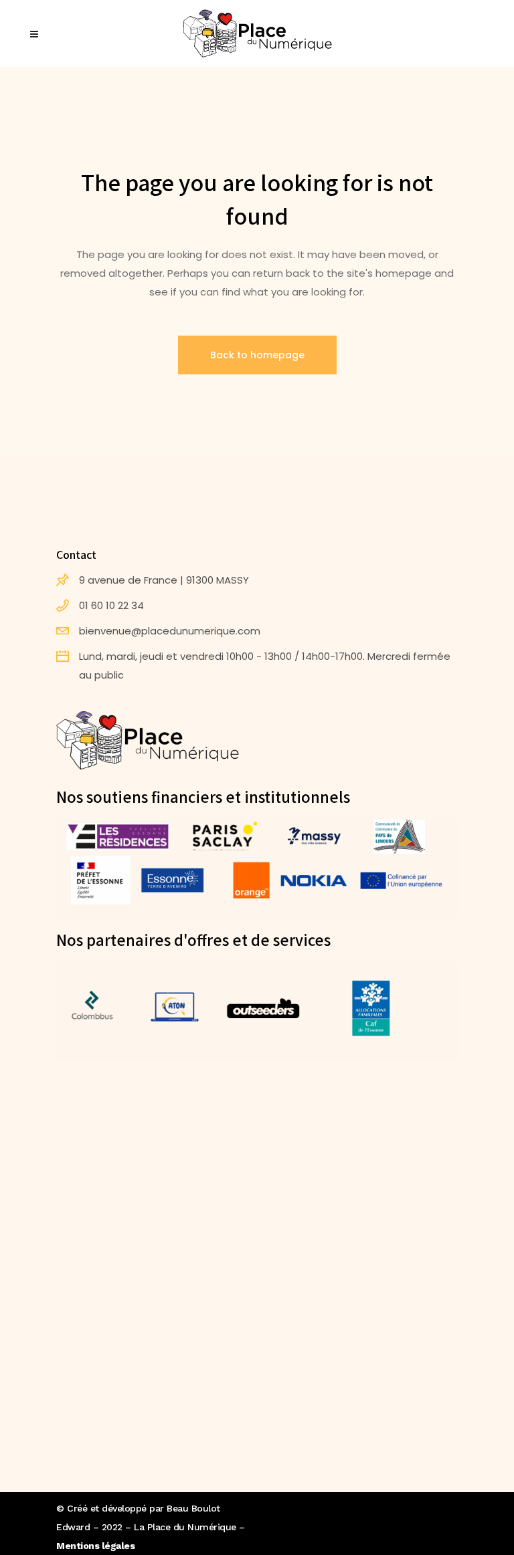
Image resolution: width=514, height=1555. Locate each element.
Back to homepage (257, 355)
